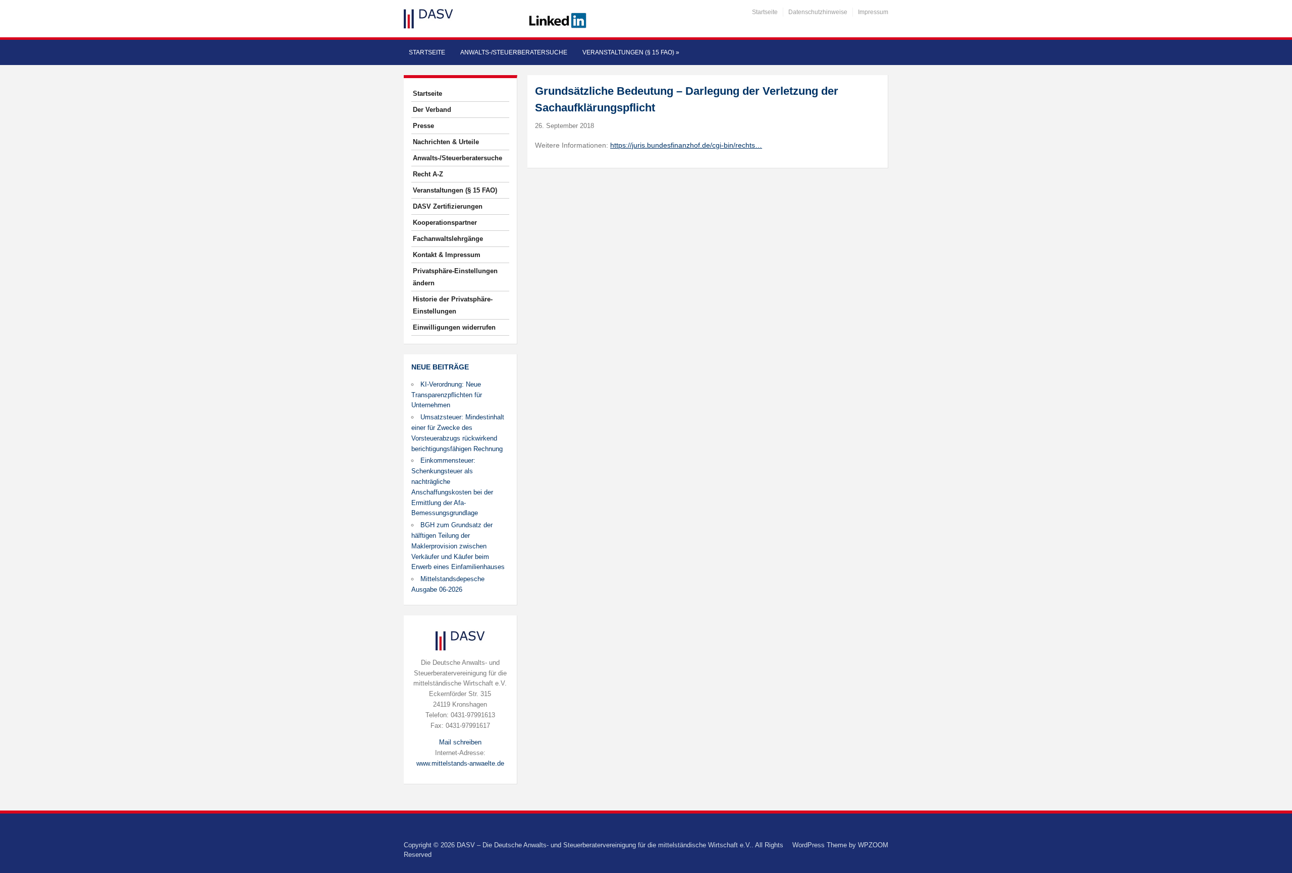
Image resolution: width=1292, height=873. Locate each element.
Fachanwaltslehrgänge (448, 238)
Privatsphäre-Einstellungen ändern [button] (455, 277)
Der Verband (432, 109)
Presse (423, 126)
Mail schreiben (460, 742)
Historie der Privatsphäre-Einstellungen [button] (453, 305)
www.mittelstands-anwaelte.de (460, 763)
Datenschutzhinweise (817, 12)
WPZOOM (873, 845)
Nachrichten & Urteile (446, 142)
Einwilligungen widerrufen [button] (454, 327)
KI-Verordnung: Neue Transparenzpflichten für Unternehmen (446, 395)
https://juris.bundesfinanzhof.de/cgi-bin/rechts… (686, 145)
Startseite (765, 12)
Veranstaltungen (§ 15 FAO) (630, 52)
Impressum (873, 12)
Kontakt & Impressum (446, 255)
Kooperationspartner (445, 222)
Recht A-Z (428, 174)
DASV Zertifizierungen (447, 206)
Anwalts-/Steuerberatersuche (513, 52)
